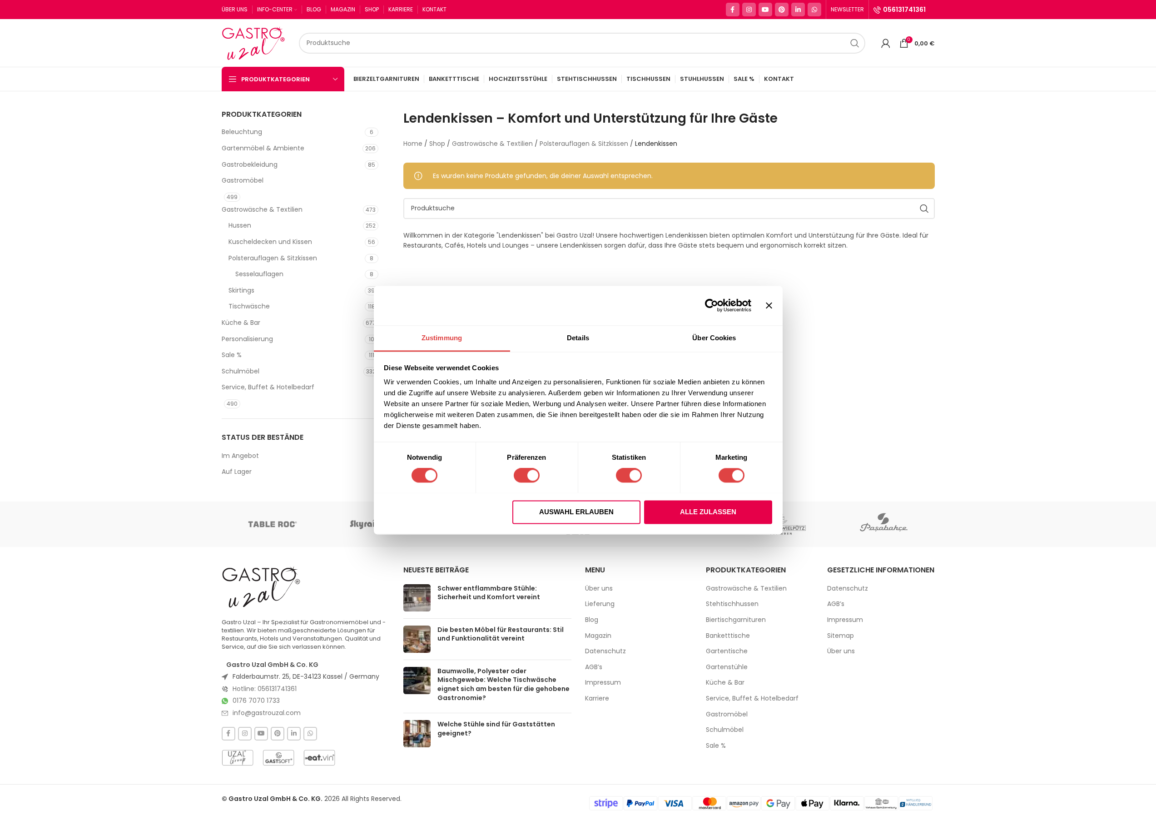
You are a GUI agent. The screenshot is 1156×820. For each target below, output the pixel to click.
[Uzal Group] (237, 758)
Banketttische (728, 635)
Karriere (597, 698)
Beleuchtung (242, 131)
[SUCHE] (854, 43)
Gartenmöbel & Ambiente (263, 148)
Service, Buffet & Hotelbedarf (268, 387)
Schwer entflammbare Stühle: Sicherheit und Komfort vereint (488, 593)
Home (412, 143)
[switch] (527, 475)
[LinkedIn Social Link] (798, 9)
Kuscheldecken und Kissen (270, 241)
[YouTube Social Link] (765, 9)
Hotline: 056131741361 (265, 688)
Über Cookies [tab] (714, 338)
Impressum (603, 682)
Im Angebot (240, 456)
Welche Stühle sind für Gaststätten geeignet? (496, 729)
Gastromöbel (242, 180)
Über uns (599, 588)
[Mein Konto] (886, 43)
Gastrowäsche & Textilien (262, 209)
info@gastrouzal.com (267, 712)
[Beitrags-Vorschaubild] (417, 597)
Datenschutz (605, 651)
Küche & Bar (241, 322)
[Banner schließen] (769, 305)
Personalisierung (247, 338)
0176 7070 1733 (256, 700)
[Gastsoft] (278, 758)
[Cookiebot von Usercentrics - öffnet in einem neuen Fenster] (711, 305)
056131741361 (904, 9)
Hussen (239, 225)
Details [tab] (578, 338)
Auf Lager (237, 471)
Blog (591, 620)
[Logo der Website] (256, 42)
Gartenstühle (727, 667)
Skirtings (241, 290)
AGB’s (593, 667)
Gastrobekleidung (250, 164)
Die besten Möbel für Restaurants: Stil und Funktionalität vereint (500, 634)
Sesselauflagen (259, 273)
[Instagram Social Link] (749, 9)
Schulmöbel (240, 371)
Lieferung (600, 604)
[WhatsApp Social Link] (814, 9)
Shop (437, 143)
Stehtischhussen (732, 604)
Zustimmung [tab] (442, 338)
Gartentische (727, 651)
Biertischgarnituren (736, 620)
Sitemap (840, 635)
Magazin (598, 635)
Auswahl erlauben (576, 512)
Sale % (232, 354)
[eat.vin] (319, 758)
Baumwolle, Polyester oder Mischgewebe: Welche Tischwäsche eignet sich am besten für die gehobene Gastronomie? (503, 684)
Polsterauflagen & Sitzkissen (272, 258)
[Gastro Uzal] (261, 586)
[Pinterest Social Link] (782, 9)
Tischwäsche (249, 306)
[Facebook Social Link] (732, 9)
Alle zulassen (708, 512)
